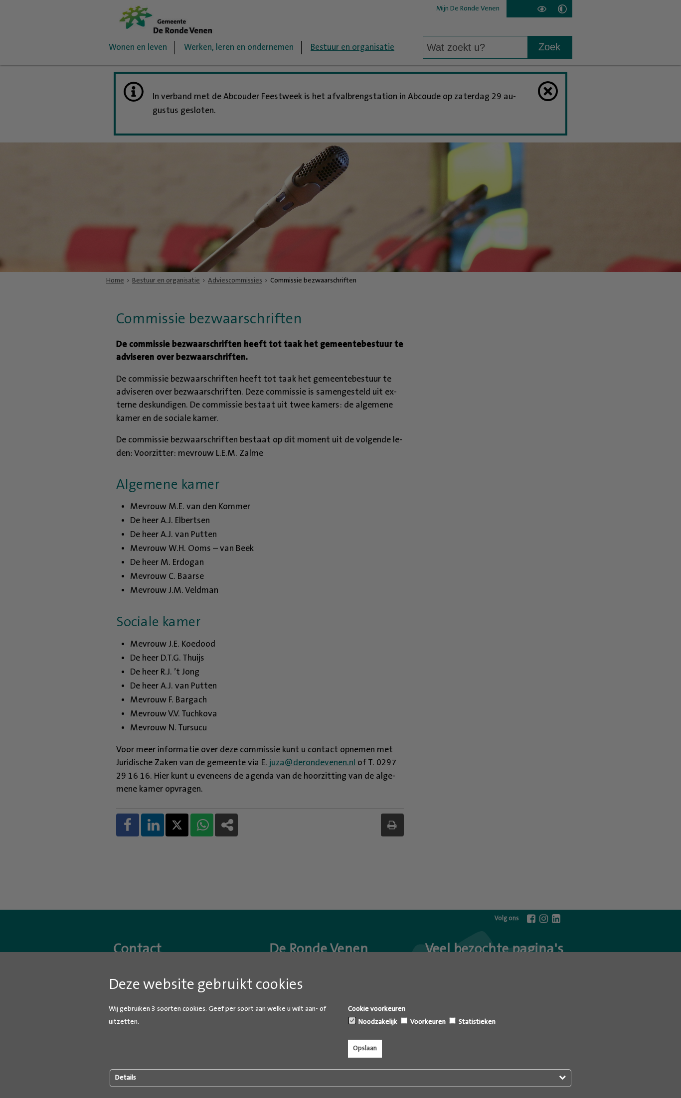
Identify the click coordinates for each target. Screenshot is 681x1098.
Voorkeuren (427, 1022)
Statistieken (476, 1022)
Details (125, 1078)
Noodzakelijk (377, 1022)
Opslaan (365, 1048)
